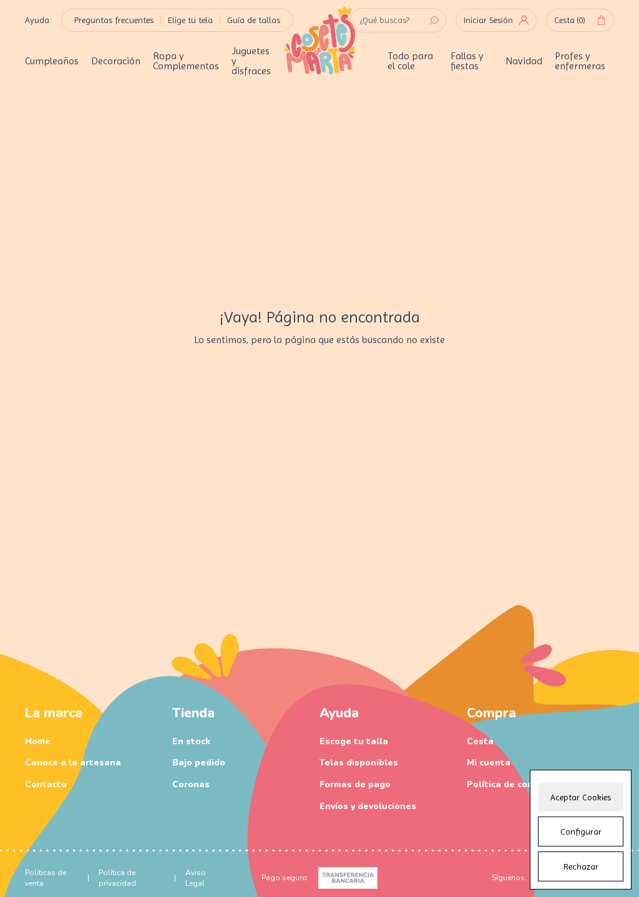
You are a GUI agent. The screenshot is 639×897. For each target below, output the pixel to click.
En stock (191, 741)
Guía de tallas (253, 20)
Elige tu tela (190, 20)
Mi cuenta (488, 763)
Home (38, 741)
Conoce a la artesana (73, 763)
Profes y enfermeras (580, 61)
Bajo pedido (198, 763)
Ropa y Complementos (186, 61)
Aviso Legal (195, 878)
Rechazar (580, 866)
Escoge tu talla (354, 741)
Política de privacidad (117, 878)
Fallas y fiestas (467, 61)
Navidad (523, 61)
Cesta (569, 20)
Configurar (581, 831)
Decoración (115, 61)
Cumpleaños (52, 61)
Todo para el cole (410, 61)
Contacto (46, 784)
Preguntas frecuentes (114, 20)
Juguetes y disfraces (251, 61)
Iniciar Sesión (488, 20)
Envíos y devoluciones (368, 806)
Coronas (191, 784)
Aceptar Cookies (580, 797)
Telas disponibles (359, 763)
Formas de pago (355, 784)
